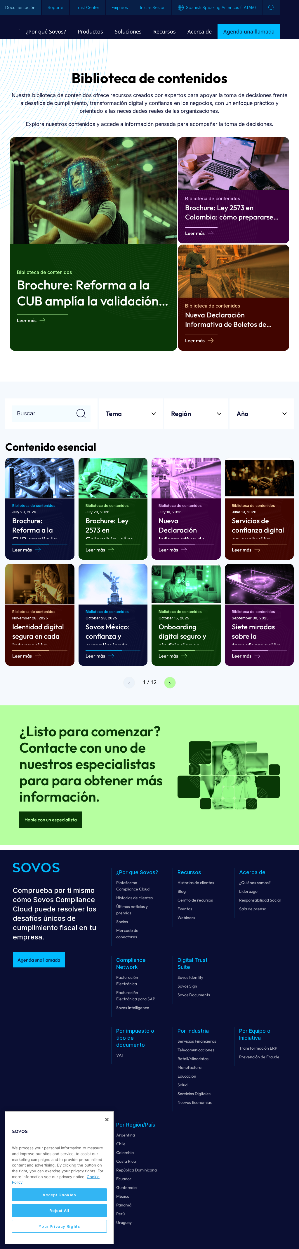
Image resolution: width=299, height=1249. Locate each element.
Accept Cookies (59, 1194)
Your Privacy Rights (59, 1226)
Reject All (59, 1210)
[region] (59, 1177)
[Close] (106, 1119)
